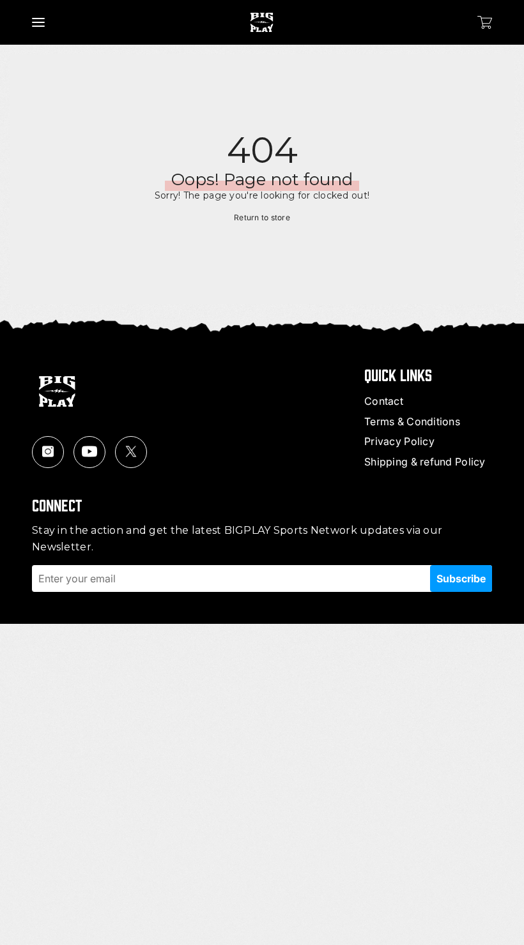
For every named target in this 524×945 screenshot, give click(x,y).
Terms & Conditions (412, 421)
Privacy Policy (399, 441)
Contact (383, 401)
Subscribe (461, 578)
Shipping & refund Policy (425, 461)
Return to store (262, 217)
